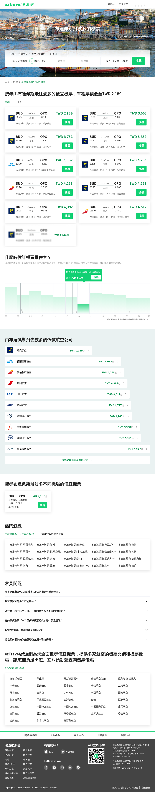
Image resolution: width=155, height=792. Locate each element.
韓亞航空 (96, 692)
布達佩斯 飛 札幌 (127, 551)
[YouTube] (54, 767)
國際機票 (9, 750)
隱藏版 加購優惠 (127, 678)
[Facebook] (46, 767)
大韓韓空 (69, 692)
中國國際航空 (98, 706)
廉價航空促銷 (98, 678)
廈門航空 (123, 706)
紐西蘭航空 (70, 720)
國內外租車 (28, 773)
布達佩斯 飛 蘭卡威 (74, 544)
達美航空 (14, 720)
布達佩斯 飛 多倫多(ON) (76, 565)
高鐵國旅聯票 (29, 777)
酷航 (93, 699)
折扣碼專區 (16, 678)
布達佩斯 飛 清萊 (127, 565)
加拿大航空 (43, 720)
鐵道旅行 (27, 768)
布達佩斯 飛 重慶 (46, 565)
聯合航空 (123, 713)
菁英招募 (125, 735)
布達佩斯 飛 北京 (100, 565)
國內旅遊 (27, 764)
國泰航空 (123, 692)
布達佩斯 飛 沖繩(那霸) (49, 551)
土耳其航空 (97, 713)
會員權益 (55, 735)
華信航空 (96, 685)
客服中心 (112, 4)
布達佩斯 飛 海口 (73, 558)
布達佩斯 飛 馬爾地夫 (21, 544)
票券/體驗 (10, 764)
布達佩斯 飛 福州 (46, 544)
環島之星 (9, 768)
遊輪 (7, 759)
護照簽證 (9, 777)
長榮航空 (41, 685)
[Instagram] (62, 767)
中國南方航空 (71, 706)
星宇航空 (69, 685)
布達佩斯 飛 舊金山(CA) (103, 551)
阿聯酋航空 (70, 713)
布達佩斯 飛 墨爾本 (20, 551)
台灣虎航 (69, 699)
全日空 (40, 692)
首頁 (7, 81)
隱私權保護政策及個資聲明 (125, 787)
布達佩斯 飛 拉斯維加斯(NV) (23, 558)
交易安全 (146, 787)
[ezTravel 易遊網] (19, 4)
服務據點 (102, 735)
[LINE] (78, 767)
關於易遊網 (31, 735)
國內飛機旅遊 (11, 773)
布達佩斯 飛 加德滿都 (129, 558)
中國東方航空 (44, 706)
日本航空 (14, 692)
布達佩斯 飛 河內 (19, 565)
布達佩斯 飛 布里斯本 (102, 544)
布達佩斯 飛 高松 (46, 558)
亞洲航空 (123, 699)
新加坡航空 (16, 699)
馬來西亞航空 (44, 699)
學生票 (40, 678)
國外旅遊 (27, 755)
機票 (15, 81)
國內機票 (27, 750)
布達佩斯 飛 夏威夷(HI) (103, 558)
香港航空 (41, 713)
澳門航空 (14, 713)
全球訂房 (9, 755)
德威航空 (14, 706)
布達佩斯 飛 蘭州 (127, 544)
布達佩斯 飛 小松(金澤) (76, 551)
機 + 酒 (26, 759)
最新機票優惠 (71, 678)
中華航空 (14, 685)
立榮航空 (123, 685)
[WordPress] (70, 767)
